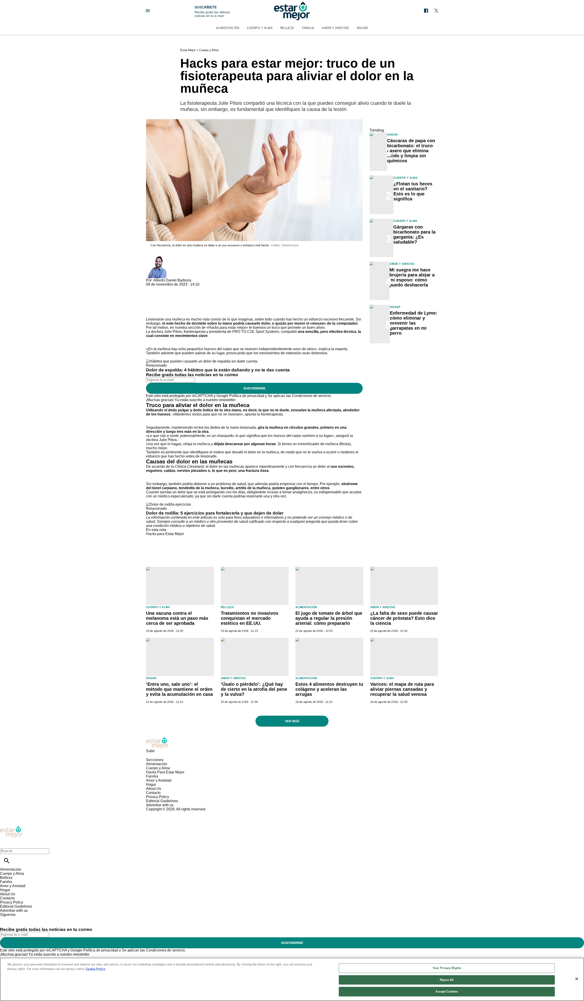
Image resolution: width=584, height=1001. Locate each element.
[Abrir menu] (148, 10)
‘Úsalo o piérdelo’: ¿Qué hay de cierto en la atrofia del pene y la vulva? (254, 689)
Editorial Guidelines (162, 801)
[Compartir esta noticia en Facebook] (162, 288)
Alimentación (227, 28)
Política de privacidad (246, 396)
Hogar (362, 28)
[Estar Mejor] (292, 11)
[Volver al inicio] (11, 828)
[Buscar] (6, 860)
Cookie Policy (95, 969)
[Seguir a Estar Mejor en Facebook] (426, 10)
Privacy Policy (157, 797)
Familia (308, 28)
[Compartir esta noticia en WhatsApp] (151, 288)
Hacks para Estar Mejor (165, 534)
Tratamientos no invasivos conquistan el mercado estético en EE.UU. (249, 618)
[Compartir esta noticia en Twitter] (174, 288)
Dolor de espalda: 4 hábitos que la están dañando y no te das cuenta (218, 370)
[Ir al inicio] (292, 743)
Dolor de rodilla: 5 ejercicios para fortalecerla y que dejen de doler (214, 513)
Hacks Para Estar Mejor (165, 772)
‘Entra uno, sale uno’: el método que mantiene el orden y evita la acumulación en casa (179, 689)
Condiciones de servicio (311, 396)
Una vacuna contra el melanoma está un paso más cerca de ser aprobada (177, 618)
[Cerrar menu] (5, 843)
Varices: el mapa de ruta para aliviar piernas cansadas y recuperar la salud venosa (402, 689)
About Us (153, 789)
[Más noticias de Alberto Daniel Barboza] (157, 258)
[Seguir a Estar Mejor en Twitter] (436, 10)
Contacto (153, 793)
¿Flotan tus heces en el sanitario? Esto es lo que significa (413, 191)
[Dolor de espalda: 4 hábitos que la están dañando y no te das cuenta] (202, 361)
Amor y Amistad (335, 28)
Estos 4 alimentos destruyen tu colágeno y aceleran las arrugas (329, 689)
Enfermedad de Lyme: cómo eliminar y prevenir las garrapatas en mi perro (413, 323)
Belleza (287, 28)
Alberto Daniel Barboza (172, 280)
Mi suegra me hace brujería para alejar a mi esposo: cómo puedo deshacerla (412, 277)
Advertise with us (160, 805)
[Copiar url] (156, 302)
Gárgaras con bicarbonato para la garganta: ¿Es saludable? (414, 234)
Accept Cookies (446, 991)
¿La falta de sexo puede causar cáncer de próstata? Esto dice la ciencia (404, 618)
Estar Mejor (188, 50)
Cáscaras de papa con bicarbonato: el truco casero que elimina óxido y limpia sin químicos (411, 150)
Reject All (447, 980)
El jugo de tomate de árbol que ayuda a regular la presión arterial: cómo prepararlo (328, 618)
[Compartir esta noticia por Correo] (185, 288)
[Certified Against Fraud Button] (162, 813)
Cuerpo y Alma (260, 28)
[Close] (577, 979)
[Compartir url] (151, 312)
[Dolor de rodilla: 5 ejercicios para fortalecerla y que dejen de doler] (168, 504)
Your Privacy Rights (447, 968)
